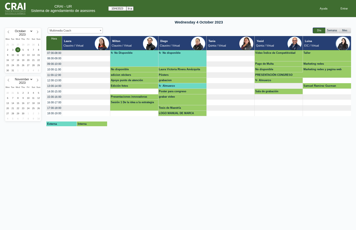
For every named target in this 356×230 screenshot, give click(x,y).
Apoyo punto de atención (127, 80)
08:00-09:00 (54, 58)
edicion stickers (121, 74)
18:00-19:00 (54, 113)
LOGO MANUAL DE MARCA (176, 113)
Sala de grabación (266, 91)
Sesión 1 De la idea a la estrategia (132, 102)
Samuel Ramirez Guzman (319, 85)
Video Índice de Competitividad (275, 52)
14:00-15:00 (54, 91)
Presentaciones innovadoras (129, 96)
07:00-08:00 (54, 53)
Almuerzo (265, 80)
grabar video (167, 96)
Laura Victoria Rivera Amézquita (179, 69)
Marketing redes (313, 63)
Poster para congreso (172, 91)
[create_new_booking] (86, 53)
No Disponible (123, 52)
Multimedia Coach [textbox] (60, 30)
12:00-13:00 (54, 80)
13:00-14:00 (54, 86)
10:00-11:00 (54, 69)
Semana (332, 30)
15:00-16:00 (54, 96)
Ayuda (323, 8)
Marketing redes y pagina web (322, 69)
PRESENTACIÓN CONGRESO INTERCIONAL (274, 75)
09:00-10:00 (54, 63)
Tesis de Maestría (170, 107)
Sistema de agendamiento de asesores (63, 11)
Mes (344, 30)
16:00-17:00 (54, 102)
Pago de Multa (264, 63)
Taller (306, 52)
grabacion (165, 80)
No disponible (171, 52)
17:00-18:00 (54, 108)
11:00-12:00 (54, 75)
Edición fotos (119, 85)
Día (319, 30)
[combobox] (75, 30)
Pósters (164, 74)
